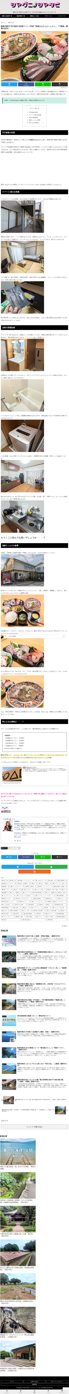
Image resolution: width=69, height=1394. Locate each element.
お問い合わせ (34, 1381)
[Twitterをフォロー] (15, 841)
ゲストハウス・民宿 (15, 848)
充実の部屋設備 (33, 117)
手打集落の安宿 (33, 112)
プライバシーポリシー (57, 1381)
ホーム (12, 1381)
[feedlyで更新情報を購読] (18, 841)
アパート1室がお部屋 (35, 115)
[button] (64, 636)
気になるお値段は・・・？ (36, 122)
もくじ (32, 108)
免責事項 (34, 1384)
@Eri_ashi (17, 837)
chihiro (16, 821)
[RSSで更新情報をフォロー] (20, 841)
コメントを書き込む (34, 1127)
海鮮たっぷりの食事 (34, 120)
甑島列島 (5, 848)
